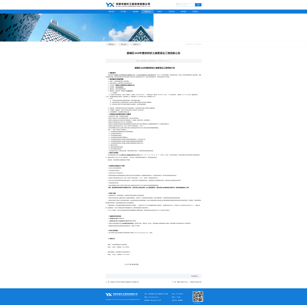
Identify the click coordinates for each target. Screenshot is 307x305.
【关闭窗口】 (194, 276)
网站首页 (111, 11)
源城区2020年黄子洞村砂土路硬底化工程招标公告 (122, 282)
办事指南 (183, 11)
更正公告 (123, 44)
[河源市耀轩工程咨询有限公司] (128, 5)
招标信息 (111, 44)
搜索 (198, 4)
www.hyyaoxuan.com (124, 299)
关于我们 (123, 11)
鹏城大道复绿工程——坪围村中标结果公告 (186, 282)
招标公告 (147, 11)
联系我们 (195, 11)
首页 (195, 44)
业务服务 (135, 11)
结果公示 (136, 44)
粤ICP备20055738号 (155, 300)
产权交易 (171, 11)
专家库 (159, 11)
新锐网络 (180, 300)
